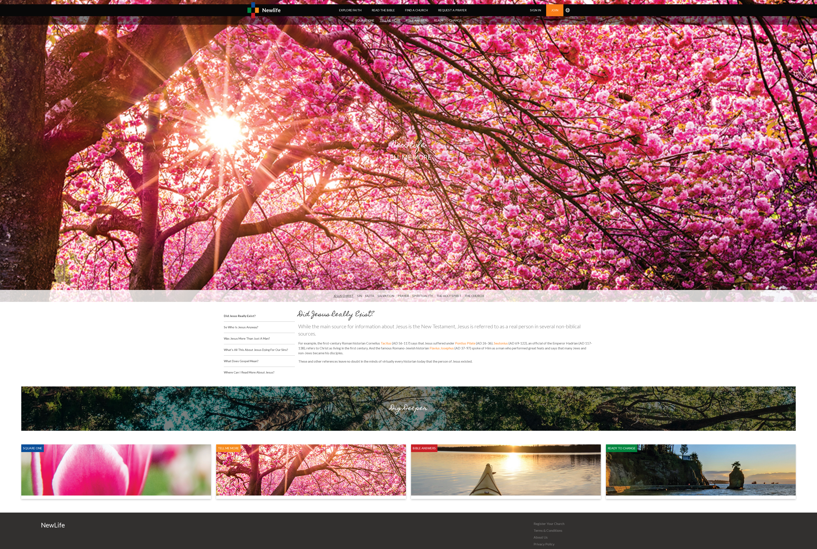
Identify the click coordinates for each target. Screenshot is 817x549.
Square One (364, 20)
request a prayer (452, 10)
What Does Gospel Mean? (241, 361)
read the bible (383, 10)
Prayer (403, 296)
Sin (359, 296)
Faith (369, 296)
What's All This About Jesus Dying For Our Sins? (256, 350)
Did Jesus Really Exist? (240, 316)
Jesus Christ (343, 296)
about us (541, 537)
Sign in (535, 10)
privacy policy (544, 544)
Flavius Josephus (442, 348)
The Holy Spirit (448, 296)
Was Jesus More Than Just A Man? (247, 338)
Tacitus (386, 343)
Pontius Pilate (465, 343)
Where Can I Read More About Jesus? (249, 372)
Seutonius (501, 343)
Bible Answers (417, 20)
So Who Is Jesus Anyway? (241, 327)
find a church (416, 10)
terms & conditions (548, 530)
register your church (549, 524)
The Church (474, 296)
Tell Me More (390, 20)
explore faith (350, 10)
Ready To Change (448, 20)
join (554, 10)
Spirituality (422, 296)
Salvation (385, 296)
